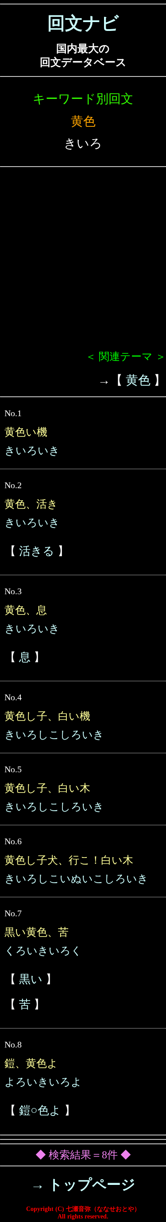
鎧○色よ (40, 1110)
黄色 (138, 380)
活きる (36, 551)
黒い (30, 979)
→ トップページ (83, 1184)
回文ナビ (83, 23)
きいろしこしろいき (54, 734)
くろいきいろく (43, 950)
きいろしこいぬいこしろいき (76, 878)
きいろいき (32, 450)
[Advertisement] (83, 262)
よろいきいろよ (43, 1082)
